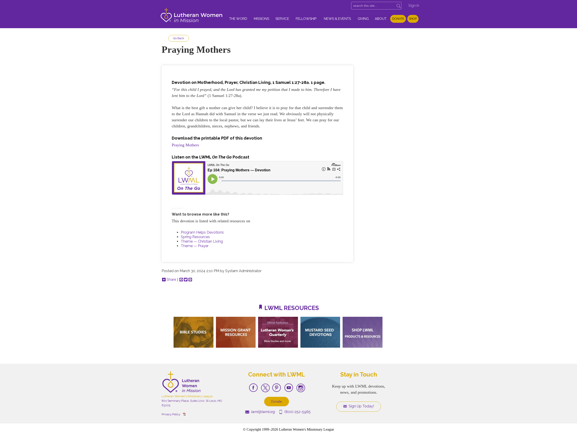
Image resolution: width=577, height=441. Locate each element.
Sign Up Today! (361, 406)
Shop (413, 18)
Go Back (178, 38)
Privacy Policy (171, 414)
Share (171, 279)
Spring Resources (195, 237)
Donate (398, 18)
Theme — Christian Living (202, 241)
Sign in (413, 5)
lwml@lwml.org (262, 412)
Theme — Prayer (194, 246)
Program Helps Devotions (202, 232)
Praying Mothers (185, 145)
